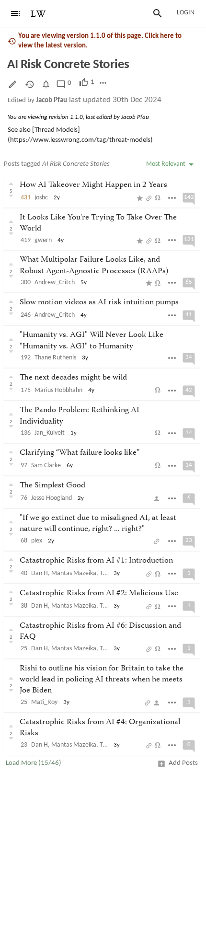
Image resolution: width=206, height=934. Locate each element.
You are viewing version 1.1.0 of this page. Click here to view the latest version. (100, 41)
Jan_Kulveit (49, 433)
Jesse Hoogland (51, 498)
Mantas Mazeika (73, 573)
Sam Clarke (46, 465)
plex (36, 540)
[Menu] (15, 13)
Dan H (39, 573)
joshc (41, 197)
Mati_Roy (44, 702)
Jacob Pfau (51, 100)
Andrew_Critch (54, 282)
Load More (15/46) (33, 763)
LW (38, 14)
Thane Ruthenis (55, 357)
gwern (43, 240)
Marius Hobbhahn (58, 390)
